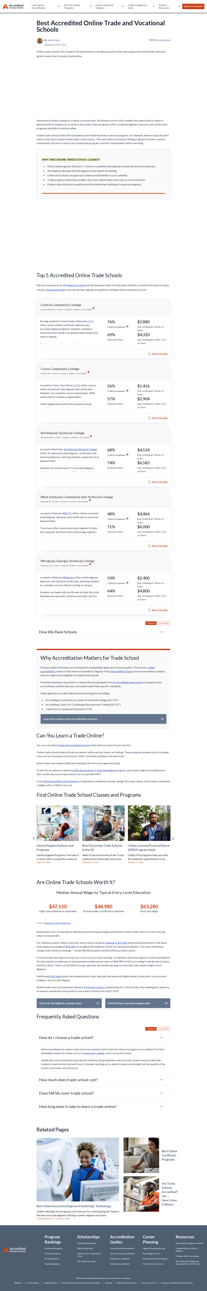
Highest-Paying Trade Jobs (154, 1248)
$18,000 (70, 946)
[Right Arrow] (173, 838)
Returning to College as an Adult (189, 1243)
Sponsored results (56, 289)
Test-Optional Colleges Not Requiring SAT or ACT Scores (188, 1262)
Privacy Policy (33, 1283)
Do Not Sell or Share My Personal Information (80, 1283)
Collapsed (151, 623)
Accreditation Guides (122, 1239)
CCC (91, 321)
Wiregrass (68, 577)
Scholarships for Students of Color (89, 1254)
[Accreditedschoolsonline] (13, 6)
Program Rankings (53, 1239)
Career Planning (150, 1239)
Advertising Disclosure (127, 1283)
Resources (185, 1236)
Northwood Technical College (80, 449)
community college (93, 1053)
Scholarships (88, 1236)
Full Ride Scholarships (86, 1243)
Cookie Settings (50, 1283)
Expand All (163, 623)
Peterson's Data (76, 285)
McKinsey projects (94, 987)
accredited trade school (129, 682)
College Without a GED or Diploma (186, 1249)
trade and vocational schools (74, 745)
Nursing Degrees (52, 1258)
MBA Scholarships (85, 1248)
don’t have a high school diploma (61, 781)
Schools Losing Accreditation (122, 1253)
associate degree (106, 770)
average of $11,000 (116, 942)
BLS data (56, 976)
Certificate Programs (54, 1248)
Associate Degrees (53, 1253)
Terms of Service (149, 1283)
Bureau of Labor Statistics (58, 923)
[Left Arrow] (34, 838)
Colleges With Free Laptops (187, 1256)
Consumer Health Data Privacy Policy (177, 1283)
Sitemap (108, 1283)
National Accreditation (120, 1264)
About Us (18, 1283)
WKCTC (67, 513)
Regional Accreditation (120, 1258)
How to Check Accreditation (122, 1248)
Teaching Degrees (52, 1264)
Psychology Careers (151, 1253)
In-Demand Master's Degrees (155, 1258)
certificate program (82, 770)
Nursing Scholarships (86, 1261)
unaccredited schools (121, 671)
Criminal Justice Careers (153, 1264)
